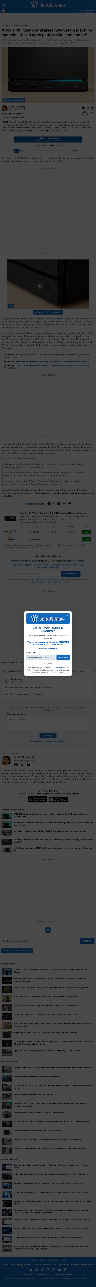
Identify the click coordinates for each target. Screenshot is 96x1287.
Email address (32, 653)
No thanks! (48, 663)
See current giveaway (48, 648)
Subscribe (63, 657)
